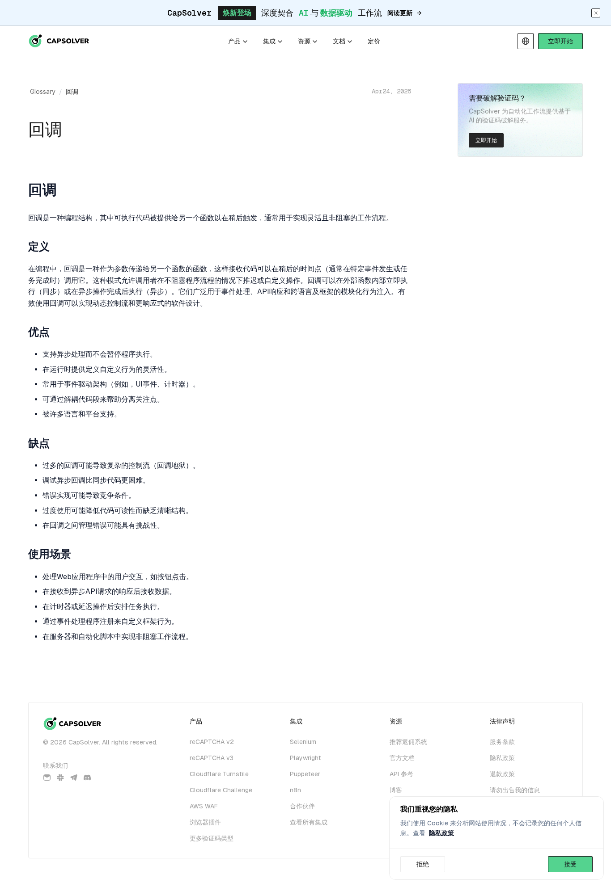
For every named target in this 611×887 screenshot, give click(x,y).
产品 (234, 41)
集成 (269, 41)
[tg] (74, 777)
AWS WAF (204, 806)
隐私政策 (441, 833)
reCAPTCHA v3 (211, 757)
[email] (47, 777)
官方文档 (402, 757)
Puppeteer (305, 774)
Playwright (305, 757)
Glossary (42, 91)
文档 (339, 41)
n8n (295, 790)
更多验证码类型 (211, 838)
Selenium (303, 741)
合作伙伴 (302, 806)
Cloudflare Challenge (221, 790)
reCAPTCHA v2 (212, 741)
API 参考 (401, 774)
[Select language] (526, 41)
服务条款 (502, 741)
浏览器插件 (205, 822)
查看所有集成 (308, 822)
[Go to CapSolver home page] (59, 41)
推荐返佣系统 (408, 741)
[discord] (87, 777)
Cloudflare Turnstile (219, 774)
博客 (396, 790)
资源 (304, 41)
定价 (374, 41)
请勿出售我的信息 (515, 790)
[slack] (60, 777)
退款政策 (502, 774)
